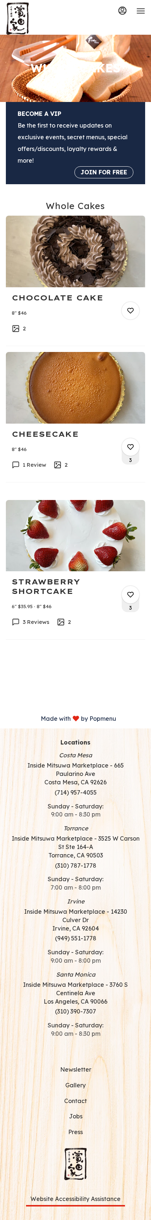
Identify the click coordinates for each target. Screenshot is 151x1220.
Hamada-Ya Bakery (75, 1163)
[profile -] (122, 10)
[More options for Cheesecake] (130, 447)
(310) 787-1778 (75, 865)
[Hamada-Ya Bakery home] (39, 18)
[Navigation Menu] (141, 11)
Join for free (104, 172)
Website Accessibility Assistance (75, 1198)
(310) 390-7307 (75, 1011)
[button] (75, 281)
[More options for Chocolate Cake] (130, 310)
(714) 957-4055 (76, 792)
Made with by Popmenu (60, 718)
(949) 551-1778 (75, 938)
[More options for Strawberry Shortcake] (130, 594)
